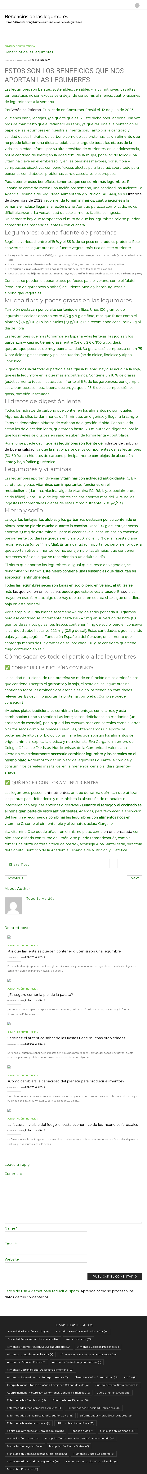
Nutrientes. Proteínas (22, 1469)
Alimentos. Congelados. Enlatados (30, 1354)
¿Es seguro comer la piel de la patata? (40, 995)
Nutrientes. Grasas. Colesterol (94, 1453)
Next (135, 878)
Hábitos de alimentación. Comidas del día (35, 1430)
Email (11, 1244)
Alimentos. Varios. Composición (96, 1377)
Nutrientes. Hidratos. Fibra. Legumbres (33, 1461)
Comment (13, 1174)
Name (11, 1228)
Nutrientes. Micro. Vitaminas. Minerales (92, 1461)
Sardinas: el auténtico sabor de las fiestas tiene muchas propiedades (66, 1038)
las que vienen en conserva (36, 592)
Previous (15, 878)
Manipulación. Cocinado (117, 1430)
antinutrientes (57, 793)
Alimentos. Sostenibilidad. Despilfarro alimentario (40, 1369)
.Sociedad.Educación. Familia (28, 1331)
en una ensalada (118, 832)
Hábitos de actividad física (75, 1423)
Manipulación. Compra (22, 1438)
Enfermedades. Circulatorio (26, 1400)
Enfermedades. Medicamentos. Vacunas (34, 1407)
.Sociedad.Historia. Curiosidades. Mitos (81, 1331)
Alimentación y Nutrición (29, 22)
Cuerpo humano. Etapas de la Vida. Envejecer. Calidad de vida (48, 1384)
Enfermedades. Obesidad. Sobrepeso (94, 1407)
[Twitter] (105, 863)
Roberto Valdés (38, 59)
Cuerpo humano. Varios (113, 1392)
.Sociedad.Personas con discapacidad (32, 1339)
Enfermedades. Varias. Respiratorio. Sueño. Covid (40, 1415)
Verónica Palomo (26, 110)
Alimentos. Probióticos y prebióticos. (76, 1362)
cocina (130, 1377)
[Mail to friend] (138, 863)
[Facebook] (113, 863)
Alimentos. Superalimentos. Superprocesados (37, 1377)
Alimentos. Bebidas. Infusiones (98, 1346)
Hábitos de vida (82, 1430)
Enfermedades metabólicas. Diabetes (106, 1415)
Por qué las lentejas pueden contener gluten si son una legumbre (64, 951)
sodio (126, 592)
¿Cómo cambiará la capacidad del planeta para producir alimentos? (65, 1081)
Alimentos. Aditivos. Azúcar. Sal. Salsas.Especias (38, 1346)
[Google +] (130, 863)
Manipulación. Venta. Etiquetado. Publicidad (37, 1453)
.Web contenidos (78, 1339)
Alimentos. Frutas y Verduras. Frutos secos (88, 1354)
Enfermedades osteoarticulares (28, 1423)
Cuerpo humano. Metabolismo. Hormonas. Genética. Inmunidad (48, 1392)
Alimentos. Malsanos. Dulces (26, 1362)
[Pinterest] (122, 863)
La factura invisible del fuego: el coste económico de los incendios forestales (72, 1125)
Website (12, 1259)
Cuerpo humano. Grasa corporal (116, 1384)
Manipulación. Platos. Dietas (69, 1446)
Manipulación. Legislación (24, 1446)
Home (8, 22)
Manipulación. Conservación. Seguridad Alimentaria (79, 1438)
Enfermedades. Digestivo (70, 1400)
